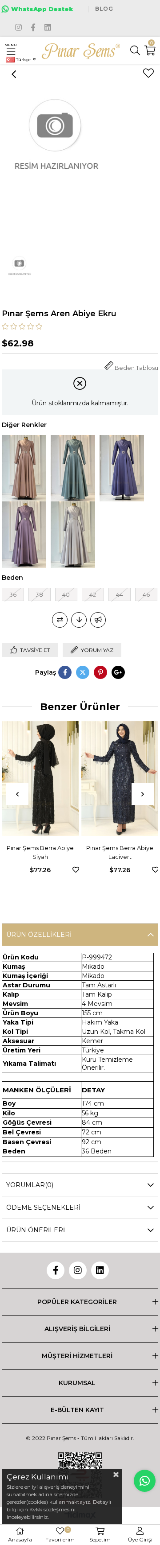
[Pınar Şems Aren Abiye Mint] (73, 468)
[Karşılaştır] (60, 620)
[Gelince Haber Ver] (98, 620)
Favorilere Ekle (6, 869)
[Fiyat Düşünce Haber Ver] (79, 620)
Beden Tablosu (136, 368)
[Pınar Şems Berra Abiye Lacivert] (50, 779)
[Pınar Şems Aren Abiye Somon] (24, 468)
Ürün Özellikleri (39, 935)
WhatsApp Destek (42, 8)
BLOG (104, 8)
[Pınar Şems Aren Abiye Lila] (24, 534)
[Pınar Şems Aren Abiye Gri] (73, 534)
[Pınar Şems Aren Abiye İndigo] (122, 468)
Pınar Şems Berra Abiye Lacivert (50, 852)
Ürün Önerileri (35, 1230)
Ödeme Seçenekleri (43, 1207)
